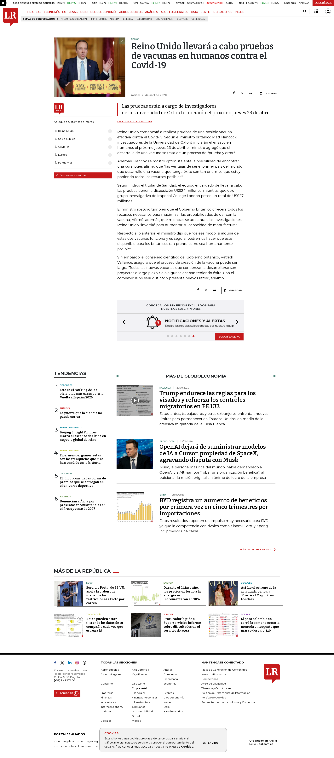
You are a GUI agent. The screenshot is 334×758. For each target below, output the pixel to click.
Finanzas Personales (144, 697)
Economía (170, 683)
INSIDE (239, 12)
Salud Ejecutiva (173, 711)
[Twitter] (242, 93)
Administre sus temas (72, 175)
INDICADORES (222, 12)
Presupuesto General (73, 19)
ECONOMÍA (52, 12)
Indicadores (108, 702)
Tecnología (93, 614)
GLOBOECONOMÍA (103, 12)
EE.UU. (89, 583)
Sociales (246, 583)
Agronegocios (110, 669)
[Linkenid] (71, 663)
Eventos (169, 692)
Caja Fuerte (139, 674)
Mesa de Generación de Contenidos (224, 669)
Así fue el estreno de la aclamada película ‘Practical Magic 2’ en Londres (258, 593)
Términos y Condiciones (216, 688)
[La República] (10, 17)
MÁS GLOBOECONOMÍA (255, 549)
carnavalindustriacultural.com (72, 746)
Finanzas (106, 697)
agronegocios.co (97, 741)
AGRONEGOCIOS (130, 12)
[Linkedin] (250, 93)
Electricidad (144, 19)
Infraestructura (141, 702)
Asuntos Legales (111, 674)
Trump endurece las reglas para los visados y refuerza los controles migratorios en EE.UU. (207, 400)
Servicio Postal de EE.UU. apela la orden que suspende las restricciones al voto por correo (105, 595)
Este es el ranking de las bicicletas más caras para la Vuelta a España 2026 (82, 393)
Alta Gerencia (140, 669)
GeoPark (182, 19)
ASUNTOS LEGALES (174, 12)
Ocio (167, 706)
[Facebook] (234, 93)
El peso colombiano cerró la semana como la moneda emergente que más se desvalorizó (260, 624)
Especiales (138, 692)
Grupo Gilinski (164, 19)
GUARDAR (271, 93)
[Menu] (24, 11)
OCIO (84, 12)
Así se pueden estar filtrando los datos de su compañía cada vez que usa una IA (104, 624)
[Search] (304, 11)
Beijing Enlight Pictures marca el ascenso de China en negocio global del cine (83, 436)
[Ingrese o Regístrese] (328, 11)
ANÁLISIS (151, 12)
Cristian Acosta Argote (134, 121)
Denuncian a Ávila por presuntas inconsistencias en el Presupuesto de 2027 (83, 505)
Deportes (66, 385)
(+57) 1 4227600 (64, 680)
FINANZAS (34, 12)
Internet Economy (112, 706)
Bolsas (245, 614)
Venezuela (198, 19)
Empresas (107, 692)
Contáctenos (209, 678)
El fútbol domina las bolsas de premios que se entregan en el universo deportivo (83, 482)
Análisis (65, 408)
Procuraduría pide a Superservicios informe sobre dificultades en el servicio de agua (182, 624)
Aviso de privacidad (213, 683)
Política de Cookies (179, 746)
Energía (128, 19)
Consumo (107, 683)
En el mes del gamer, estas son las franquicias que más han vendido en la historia (81, 459)
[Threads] (86, 663)
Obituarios (138, 706)
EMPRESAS (70, 12)
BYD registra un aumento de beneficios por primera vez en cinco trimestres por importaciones (213, 507)
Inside (167, 702)
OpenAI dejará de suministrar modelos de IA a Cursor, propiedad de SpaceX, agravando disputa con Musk (212, 453)
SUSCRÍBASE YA (229, 336)
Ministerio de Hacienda (105, 19)
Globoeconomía (174, 697)
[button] (122, 323)
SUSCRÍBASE (323, 3)
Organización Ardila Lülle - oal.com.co (263, 742)
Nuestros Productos (213, 674)
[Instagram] (78, 663)
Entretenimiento (71, 427)
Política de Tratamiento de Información (225, 692)
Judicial (168, 614)
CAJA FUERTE (200, 12)
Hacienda (65, 496)
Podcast (106, 711)
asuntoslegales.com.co (68, 741)
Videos (136, 720)
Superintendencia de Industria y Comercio (228, 702)
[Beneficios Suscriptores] (316, 11)
